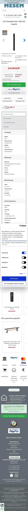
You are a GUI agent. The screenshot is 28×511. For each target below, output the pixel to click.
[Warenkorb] (25, 17)
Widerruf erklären (14, 457)
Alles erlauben (14, 278)
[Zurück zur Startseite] (14, 5)
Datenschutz (14, 447)
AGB (14, 451)
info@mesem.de (15, 469)
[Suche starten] (24, 10)
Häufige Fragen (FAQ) (14, 443)
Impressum (14, 445)
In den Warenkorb (15, 84)
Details (21, 273)
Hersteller (6, 126)
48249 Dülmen (16, 80)
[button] (24, 40)
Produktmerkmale (8, 114)
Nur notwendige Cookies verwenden (14, 283)
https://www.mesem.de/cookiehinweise (16, 240)
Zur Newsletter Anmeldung (15, 416)
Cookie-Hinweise (14, 453)
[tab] (14, 114)
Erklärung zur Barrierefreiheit (14, 449)
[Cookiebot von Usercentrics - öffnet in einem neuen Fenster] (19, 226)
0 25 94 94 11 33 (15, 467)
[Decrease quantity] (10, 71)
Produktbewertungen (9, 122)
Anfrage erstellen (15, 93)
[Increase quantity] (17, 71)
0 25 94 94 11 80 (15, 465)
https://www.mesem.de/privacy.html (15, 246)
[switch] (24, 257)
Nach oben (14, 390)
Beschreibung (7, 118)
